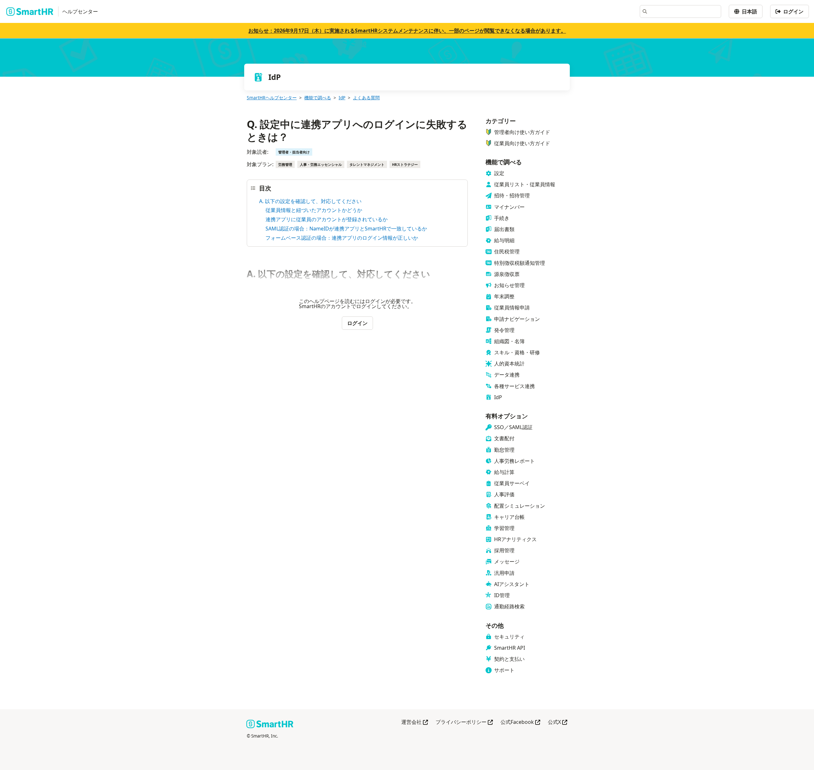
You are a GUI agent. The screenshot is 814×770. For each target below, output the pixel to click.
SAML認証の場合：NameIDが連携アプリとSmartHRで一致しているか (346, 228)
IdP (342, 98)
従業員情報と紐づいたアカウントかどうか (314, 210)
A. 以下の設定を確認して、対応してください (310, 201)
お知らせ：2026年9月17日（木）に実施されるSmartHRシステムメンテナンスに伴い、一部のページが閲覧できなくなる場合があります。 (407, 30)
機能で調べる (317, 98)
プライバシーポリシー (464, 722)
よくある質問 (366, 98)
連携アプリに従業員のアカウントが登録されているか (327, 219)
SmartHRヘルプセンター (272, 98)
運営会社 (414, 722)
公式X (557, 722)
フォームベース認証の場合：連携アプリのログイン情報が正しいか (342, 237)
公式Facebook (520, 722)
